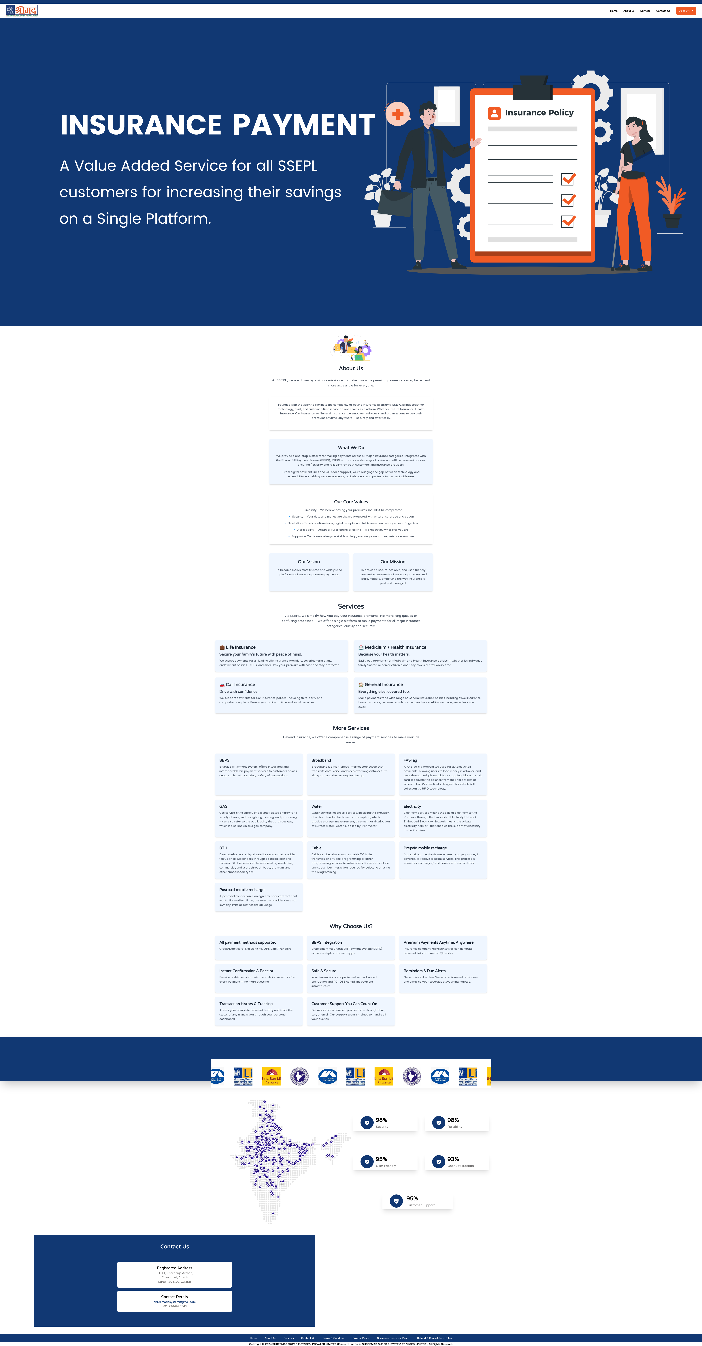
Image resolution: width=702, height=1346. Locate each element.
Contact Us (663, 10)
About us (629, 10)
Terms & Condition (333, 1338)
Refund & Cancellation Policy (434, 1338)
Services (645, 10)
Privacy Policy (361, 1338)
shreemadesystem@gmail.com (175, 1302)
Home (614, 10)
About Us (270, 1338)
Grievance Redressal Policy (393, 1338)
